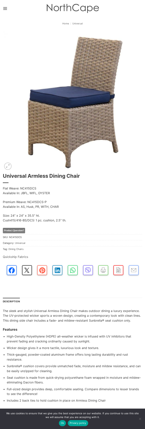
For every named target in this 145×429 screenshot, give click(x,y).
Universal (77, 23)
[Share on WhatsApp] (72, 270)
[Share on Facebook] (11, 270)
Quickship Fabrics (15, 257)
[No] (140, 420)
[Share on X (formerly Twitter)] (27, 270)
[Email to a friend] (133, 270)
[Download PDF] (118, 270)
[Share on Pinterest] (42, 270)
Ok (62, 422)
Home (65, 23)
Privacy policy (78, 422)
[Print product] (103, 270)
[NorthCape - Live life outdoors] (72, 8)
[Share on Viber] (88, 270)
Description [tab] (11, 301)
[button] (5, 8)
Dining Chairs (16, 249)
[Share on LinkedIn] (57, 270)
